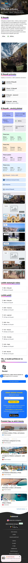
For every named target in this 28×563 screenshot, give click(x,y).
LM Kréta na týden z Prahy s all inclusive (13, 558)
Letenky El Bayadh (9, 189)
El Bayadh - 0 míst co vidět (11, 175)
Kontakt (14, 543)
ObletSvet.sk (14, 548)
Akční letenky (14, 532)
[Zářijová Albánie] (14, 497)
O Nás (14, 546)
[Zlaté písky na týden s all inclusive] (14, 482)
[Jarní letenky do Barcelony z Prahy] (14, 467)
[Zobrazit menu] (26, 2)
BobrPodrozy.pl (14, 551)
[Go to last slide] (1, 376)
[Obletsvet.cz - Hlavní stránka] (4, 2)
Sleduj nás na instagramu (15, 520)
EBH (24, 114)
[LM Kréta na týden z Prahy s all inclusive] (14, 427)
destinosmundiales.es (14, 554)
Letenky (14, 540)
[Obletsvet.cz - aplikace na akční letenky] (14, 415)
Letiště (14, 534)
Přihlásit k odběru (14, 402)
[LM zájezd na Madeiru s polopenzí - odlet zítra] (14, 450)
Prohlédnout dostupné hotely (12, 180)
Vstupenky (7, 184)
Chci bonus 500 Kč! (14, 381)
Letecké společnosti (14, 537)
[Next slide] (26, 376)
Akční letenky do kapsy (14, 524)
